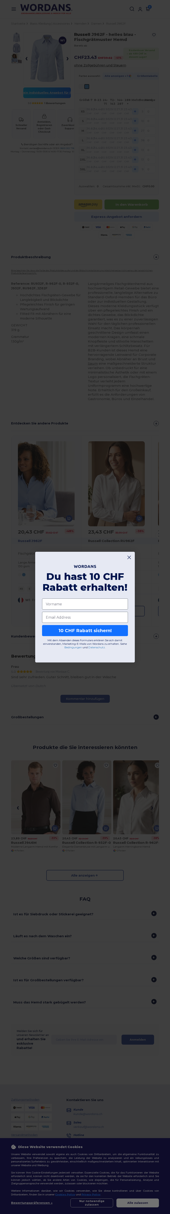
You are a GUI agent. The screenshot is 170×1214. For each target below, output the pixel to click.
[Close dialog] (129, 557)
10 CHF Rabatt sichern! (85, 630)
